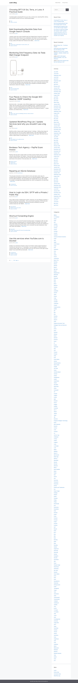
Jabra (55, 415)
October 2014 (57, 194)
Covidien (56, 301)
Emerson (56, 339)
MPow (55, 467)
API (11, 88)
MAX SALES (56, 455)
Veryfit (55, 633)
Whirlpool (56, 649)
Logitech (56, 442)
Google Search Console (20, 44)
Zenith (55, 656)
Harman (55, 373)
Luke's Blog (13, 2)
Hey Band (56, 384)
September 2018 (57, 133)
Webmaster (56, 647)
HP (54, 391)
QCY (55, 527)
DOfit (55, 321)
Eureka (55, 345)
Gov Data (56, 368)
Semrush (25, 113)
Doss (55, 326)
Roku (55, 543)
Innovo (55, 402)
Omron (55, 476)
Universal (56, 620)
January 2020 (57, 104)
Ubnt (55, 617)
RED (55, 536)
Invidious (12, 253)
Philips (55, 500)
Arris (55, 247)
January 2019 (57, 125)
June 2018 (56, 138)
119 (14, 260)
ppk (16, 207)
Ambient (55, 234)
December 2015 (57, 185)
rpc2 (17, 139)
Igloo (55, 399)
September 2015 (57, 187)
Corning (55, 299)
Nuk (55, 474)
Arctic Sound (56, 244)
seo (28, 44)
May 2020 (56, 98)
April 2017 (56, 162)
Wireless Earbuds (57, 653)
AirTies (55, 229)
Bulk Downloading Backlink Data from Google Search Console (25, 30)
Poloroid (55, 512)
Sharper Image (57, 565)
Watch (55, 646)
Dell (54, 312)
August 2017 (56, 156)
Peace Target (57, 491)
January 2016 (57, 183)
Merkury (55, 458)
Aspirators (56, 249)
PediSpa (55, 492)
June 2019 (56, 116)
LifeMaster (56, 436)
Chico (55, 294)
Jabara (55, 413)
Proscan (55, 523)
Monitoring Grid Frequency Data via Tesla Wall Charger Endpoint (27, 54)
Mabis (55, 449)
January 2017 (57, 167)
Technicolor (56, 593)
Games (55, 361)
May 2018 (56, 140)
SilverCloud (56, 566)
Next (17, 260)
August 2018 (56, 134)
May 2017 (56, 160)
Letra (55, 429)
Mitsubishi (56, 460)
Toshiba (55, 604)
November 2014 (57, 192)
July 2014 (56, 199)
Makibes (55, 451)
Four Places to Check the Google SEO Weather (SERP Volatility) (25, 98)
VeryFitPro (56, 635)
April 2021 (56, 84)
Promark (55, 519)
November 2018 (57, 129)
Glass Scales (56, 364)
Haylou (55, 375)
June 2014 (56, 201)
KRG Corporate (57, 424)
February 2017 (57, 165)
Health (55, 379)
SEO (11, 43)
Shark (55, 563)
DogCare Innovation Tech (59, 323)
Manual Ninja (57, 2)
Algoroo (12, 113)
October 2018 (57, 131)
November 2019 (57, 107)
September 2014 (57, 196)
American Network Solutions (60, 236)
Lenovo (55, 427)
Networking (16, 230)
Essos (55, 341)
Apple (55, 242)
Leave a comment (14, 22)
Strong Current (57, 584)
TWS (55, 613)
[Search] (67, 9)
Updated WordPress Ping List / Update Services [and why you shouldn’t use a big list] (27, 124)
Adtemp (55, 224)
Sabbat (55, 546)
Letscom (56, 431)
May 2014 (56, 203)
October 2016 (57, 172)
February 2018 (57, 145)
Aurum (55, 256)
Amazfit (55, 233)
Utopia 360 (56, 622)
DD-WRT (12, 230)
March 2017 (56, 163)
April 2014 (56, 205)
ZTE (55, 660)
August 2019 (56, 113)
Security (15, 161)
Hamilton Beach (57, 372)
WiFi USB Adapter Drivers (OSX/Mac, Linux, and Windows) (60, 57)
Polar (55, 510)
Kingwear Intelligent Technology (60, 420)
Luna (55, 447)
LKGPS (55, 440)
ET (54, 343)
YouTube (15, 253)
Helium (55, 382)
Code (11, 206)
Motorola (56, 465)
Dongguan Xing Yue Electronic (60, 325)
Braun (55, 283)
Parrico (55, 485)
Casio (55, 289)
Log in (55, 670)
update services (21, 139)
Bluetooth (56, 278)
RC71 (55, 532)
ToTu (55, 606)
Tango (55, 590)
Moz (14, 113)
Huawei (55, 393)
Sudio (55, 586)
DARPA (55, 308)
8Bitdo (55, 215)
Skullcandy (56, 568)
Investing (56, 408)
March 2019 (56, 122)
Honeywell (56, 390)
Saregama (56, 555)
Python (26, 44)
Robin (55, 48)
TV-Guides (56, 611)
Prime (55, 516)
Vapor (55, 626)
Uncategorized (13, 184)
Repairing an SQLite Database (22, 171)
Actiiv (55, 220)
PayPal (12, 162)
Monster (55, 464)
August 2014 (56, 198)
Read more (37, 40)
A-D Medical (56, 216)
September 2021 (57, 80)
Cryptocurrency (57, 307)
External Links (13, 44)
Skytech (55, 572)
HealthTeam (56, 381)
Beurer (55, 267)
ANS (55, 240)
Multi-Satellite (57, 469)
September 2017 (57, 154)
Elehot (55, 335)
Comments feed (57, 674)
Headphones (56, 377)
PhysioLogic (56, 503)
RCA (55, 534)
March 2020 (56, 102)
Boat (55, 280)
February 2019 (57, 124)
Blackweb (56, 274)
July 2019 (56, 115)
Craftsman (56, 303)
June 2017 (56, 158)
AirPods (55, 227)
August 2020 (56, 95)
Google (55, 366)
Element (55, 337)
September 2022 (57, 75)
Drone (55, 328)
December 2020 (57, 89)
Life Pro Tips (56, 435)
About (55, 218)
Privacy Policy (65, 2)
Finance (55, 352)
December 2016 (57, 169)
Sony (55, 577)
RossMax (56, 545)
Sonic (55, 575)
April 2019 (56, 120)
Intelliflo (55, 406)
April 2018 (56, 142)
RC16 (55, 530)
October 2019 (57, 109)
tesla (13, 88)
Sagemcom (56, 548)
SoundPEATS (56, 581)
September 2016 (57, 174)
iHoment (55, 400)
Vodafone (56, 644)
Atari (55, 253)
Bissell (55, 271)
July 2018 (56, 136)
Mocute (55, 462)
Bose (55, 281)
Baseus (55, 263)
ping (11, 139)
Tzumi (55, 615)
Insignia (55, 404)
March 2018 (56, 143)
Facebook (56, 346)
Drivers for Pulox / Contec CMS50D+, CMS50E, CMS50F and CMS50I (61, 53)
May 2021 (56, 82)
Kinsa (55, 422)
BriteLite (55, 285)
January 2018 (57, 147)
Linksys (55, 438)
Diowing (55, 316)
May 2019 (56, 118)
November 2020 (57, 91)
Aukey (55, 254)
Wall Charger (16, 88)
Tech (11, 21)
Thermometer (57, 597)
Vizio (55, 642)
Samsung (56, 550)
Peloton (55, 494)
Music (55, 471)
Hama (55, 370)
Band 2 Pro (56, 260)
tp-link (55, 608)
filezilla (12, 207)
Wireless (55, 651)
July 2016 (56, 178)
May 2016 (56, 180)
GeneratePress (45, 681)
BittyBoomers (57, 272)
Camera (55, 287)
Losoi (55, 444)
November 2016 (57, 171)
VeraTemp (56, 628)
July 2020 (56, 97)
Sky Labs (56, 570)
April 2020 (56, 100)
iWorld (55, 411)
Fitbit (55, 355)
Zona (55, 658)
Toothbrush (56, 602)
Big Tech (56, 269)
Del (54, 310)
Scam (14, 162)
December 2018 (57, 127)
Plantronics (56, 507)
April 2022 (56, 79)
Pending (55, 498)
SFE (19, 230)
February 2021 (57, 86)
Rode (55, 541)
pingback (14, 139)
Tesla (55, 595)
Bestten (55, 265)
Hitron (55, 388)
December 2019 (57, 106)
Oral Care (56, 480)
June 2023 (56, 73)
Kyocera (55, 426)
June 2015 (56, 189)
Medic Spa (56, 456)
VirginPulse (56, 638)
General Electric (57, 363)
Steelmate (56, 583)
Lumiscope (56, 445)
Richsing (55, 539)
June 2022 (56, 77)
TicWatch (56, 601)
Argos (55, 245)
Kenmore (56, 418)
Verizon (55, 631)
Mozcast (17, 113)
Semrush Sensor (30, 113)
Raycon (55, 528)
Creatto (55, 305)
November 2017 (57, 151)
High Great (56, 386)
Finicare (55, 354)
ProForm (55, 518)
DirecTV (55, 317)
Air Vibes (56, 225)
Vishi (55, 640)
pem (14, 207)
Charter (55, 292)
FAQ (55, 348)
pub (17, 207)
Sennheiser (56, 559)
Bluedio (55, 276)
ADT (55, 222)
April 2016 (56, 181)
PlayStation (56, 509)
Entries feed (56, 672)
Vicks (55, 637)
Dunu (55, 330)
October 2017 (57, 152)
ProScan (55, 525)
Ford (55, 357)
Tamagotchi (56, 588)
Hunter (55, 397)
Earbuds (55, 332)
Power (55, 514)
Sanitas (55, 554)
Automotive (56, 258)
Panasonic (56, 482)
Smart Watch (56, 574)
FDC (55, 350)
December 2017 (57, 149)
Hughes (55, 395)
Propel (55, 521)
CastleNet (56, 290)
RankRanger (21, 113)
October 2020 (57, 93)
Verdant (55, 629)
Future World (56, 359)
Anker (55, 238)
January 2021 (57, 88)
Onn (55, 478)
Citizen (55, 296)
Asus (55, 251)
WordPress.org (57, 675)
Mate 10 (55, 453)
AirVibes (55, 231)
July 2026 (56, 71)
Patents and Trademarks (59, 487)
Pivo (55, 505)
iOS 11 (55, 409)
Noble (55, 473)
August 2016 (56, 176)
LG (54, 433)
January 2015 (57, 190)
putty (20, 207)
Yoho (55, 655)
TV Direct (56, 610)
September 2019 (57, 111)
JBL (54, 417)
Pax (54, 489)
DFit (55, 314)
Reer (55, 537)
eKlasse (55, 334)
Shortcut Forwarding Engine (21, 216)
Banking (12, 161)
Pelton (55, 496)
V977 (55, 624)
